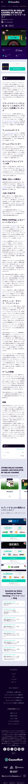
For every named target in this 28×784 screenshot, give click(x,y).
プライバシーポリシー (14, 724)
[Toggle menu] (2, 1)
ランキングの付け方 (13, 721)
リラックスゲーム (13, 225)
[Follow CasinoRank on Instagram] (8, 749)
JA (12, 753)
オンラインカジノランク (10, 121)
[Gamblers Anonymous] (11, 767)
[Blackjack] (9, 489)
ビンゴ (14, 674)
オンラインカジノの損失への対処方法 (14, 703)
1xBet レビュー (13, 538)
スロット (13, 682)
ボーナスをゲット (17, 69)
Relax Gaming (20, 449)
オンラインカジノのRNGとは (14, 700)
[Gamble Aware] (12, 776)
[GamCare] (19, 767)
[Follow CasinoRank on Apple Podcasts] (22, 749)
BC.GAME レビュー (13, 583)
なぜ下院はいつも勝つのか (14, 692)
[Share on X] (2, 26)
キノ (14, 676)
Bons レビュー (13, 560)
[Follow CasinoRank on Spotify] (19, 749)
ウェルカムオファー (10, 133)
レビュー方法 (13, 718)
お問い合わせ (13, 716)
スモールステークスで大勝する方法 (13, 697)
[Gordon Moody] (14, 771)
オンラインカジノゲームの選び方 (14, 695)
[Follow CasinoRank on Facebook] (4, 749)
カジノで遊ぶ (13, 37)
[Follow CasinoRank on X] (11, 749)
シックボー (14, 679)
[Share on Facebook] (6, 26)
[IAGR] (6, 767)
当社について (13, 713)
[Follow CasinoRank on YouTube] (15, 749)
